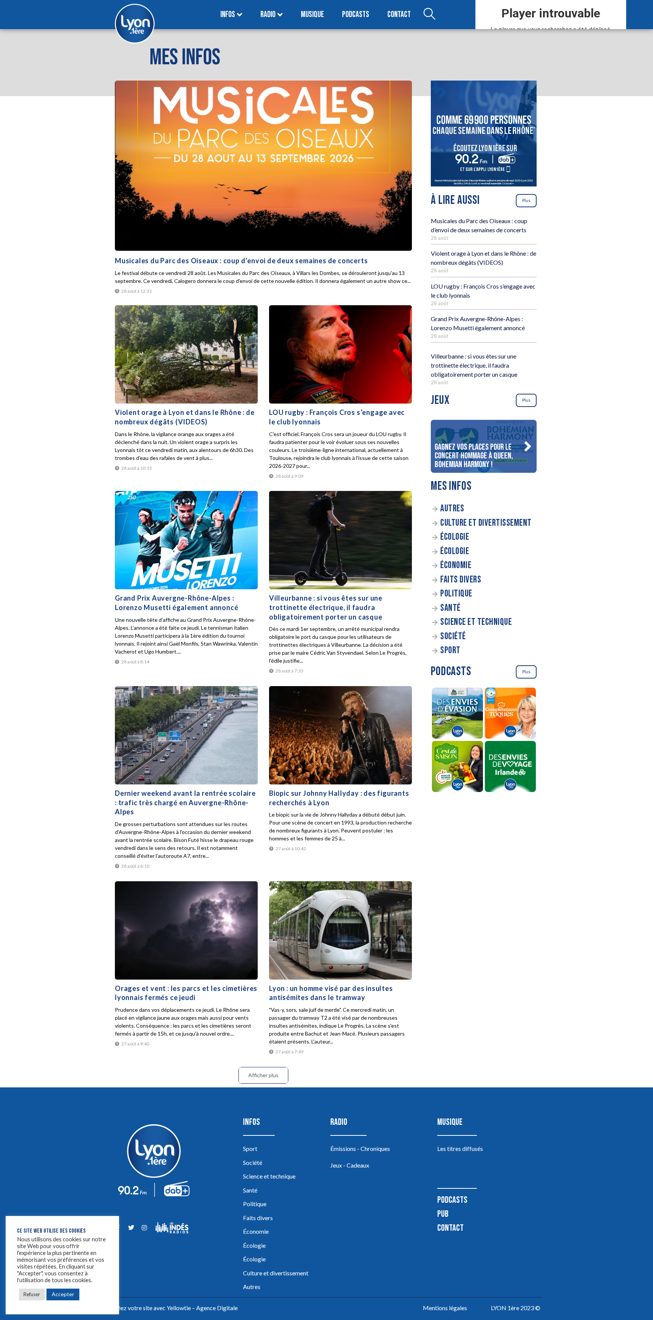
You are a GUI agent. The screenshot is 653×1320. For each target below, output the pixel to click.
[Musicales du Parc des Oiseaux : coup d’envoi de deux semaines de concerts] (263, 166)
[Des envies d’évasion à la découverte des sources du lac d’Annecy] (457, 714)
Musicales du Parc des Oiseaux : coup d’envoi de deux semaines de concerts (241, 260)
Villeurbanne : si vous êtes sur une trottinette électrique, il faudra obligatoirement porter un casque (325, 607)
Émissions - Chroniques (360, 1148)
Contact (399, 14)
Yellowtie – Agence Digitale (202, 1307)
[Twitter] (131, 1228)
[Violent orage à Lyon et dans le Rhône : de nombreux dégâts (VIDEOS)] (186, 354)
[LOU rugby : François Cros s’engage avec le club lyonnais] (340, 354)
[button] (527, 446)
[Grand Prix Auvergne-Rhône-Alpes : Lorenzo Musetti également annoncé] (186, 540)
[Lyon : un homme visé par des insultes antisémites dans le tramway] (340, 930)
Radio (267, 14)
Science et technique (476, 622)
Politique (456, 593)
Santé (450, 608)
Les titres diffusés (460, 1148)
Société (453, 636)
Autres (452, 508)
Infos (227, 14)
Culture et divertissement (486, 523)
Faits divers (460, 579)
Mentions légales (445, 1307)
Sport (450, 650)
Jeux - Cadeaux (349, 1165)
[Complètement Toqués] (510, 714)
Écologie (454, 537)
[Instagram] (144, 1228)
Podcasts (355, 14)
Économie (455, 565)
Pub (443, 1213)
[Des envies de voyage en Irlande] (510, 767)
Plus (526, 200)
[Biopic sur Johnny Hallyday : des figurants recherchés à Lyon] (340, 735)
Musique (312, 14)
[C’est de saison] (457, 767)
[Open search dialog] (429, 14)
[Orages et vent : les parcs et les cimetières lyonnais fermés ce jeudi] (186, 930)
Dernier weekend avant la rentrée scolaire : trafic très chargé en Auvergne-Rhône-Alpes (185, 802)
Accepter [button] (63, 1294)
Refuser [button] (31, 1294)
